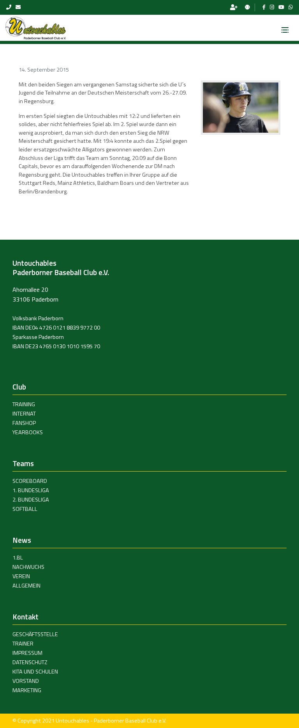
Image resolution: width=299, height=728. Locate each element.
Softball (24, 509)
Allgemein (26, 585)
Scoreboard (29, 481)
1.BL (17, 557)
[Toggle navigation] (285, 27)
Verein (21, 576)
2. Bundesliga (30, 499)
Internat (24, 413)
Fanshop (24, 423)
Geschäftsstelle (35, 634)
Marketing (26, 690)
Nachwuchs (28, 567)
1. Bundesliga (30, 490)
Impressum (27, 653)
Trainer (22, 643)
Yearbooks (27, 432)
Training (23, 404)
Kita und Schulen (35, 671)
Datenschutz (29, 662)
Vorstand (25, 681)
